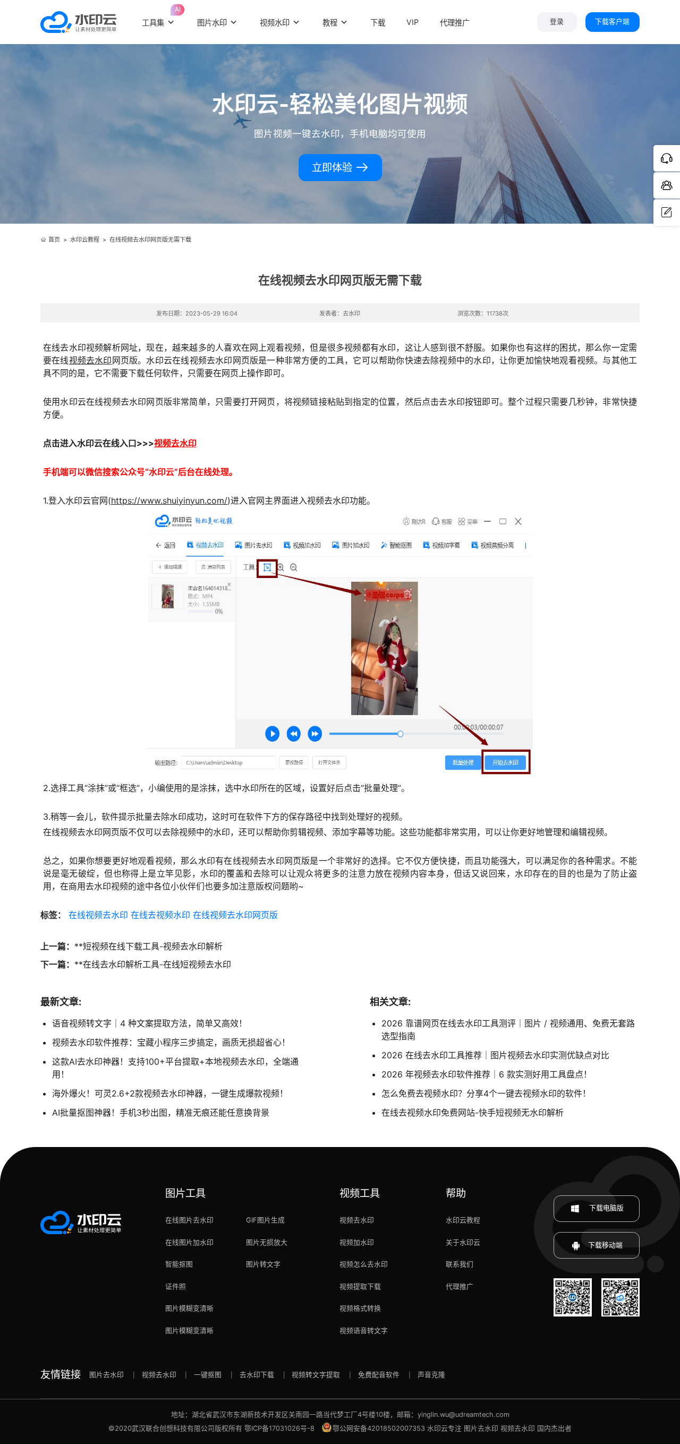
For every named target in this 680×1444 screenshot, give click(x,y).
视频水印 (275, 22)
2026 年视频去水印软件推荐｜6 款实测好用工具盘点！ (486, 1074)
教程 (329, 22)
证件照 (175, 1286)
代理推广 (459, 1286)
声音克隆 (431, 1375)
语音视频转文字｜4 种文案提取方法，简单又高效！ (149, 1023)
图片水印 (212, 22)
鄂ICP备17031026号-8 (279, 1428)
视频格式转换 (360, 1308)
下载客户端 (612, 22)
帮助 (456, 1193)
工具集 (159, 15)
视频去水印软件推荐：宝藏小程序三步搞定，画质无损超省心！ (171, 1042)
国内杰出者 (554, 1428)
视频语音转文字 (363, 1331)
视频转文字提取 (316, 1375)
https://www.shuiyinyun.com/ (169, 500)
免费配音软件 (379, 1375)
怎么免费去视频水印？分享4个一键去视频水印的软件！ (486, 1093)
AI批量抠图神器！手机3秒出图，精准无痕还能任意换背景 (160, 1112)
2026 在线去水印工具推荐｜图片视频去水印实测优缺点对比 (495, 1055)
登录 (557, 22)
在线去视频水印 (160, 915)
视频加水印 (356, 1242)
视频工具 (359, 1193)
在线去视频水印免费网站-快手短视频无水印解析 (472, 1112)
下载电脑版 (606, 1208)
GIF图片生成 (265, 1220)
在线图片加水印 (189, 1242)
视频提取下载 (360, 1286)
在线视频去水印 (98, 915)
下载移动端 (605, 1245)
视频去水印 (90, 360)
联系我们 (459, 1264)
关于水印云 (463, 1242)
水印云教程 (84, 239)
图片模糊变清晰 (189, 1308)
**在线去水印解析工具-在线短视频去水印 (152, 964)
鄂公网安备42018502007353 (379, 1428)
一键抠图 (208, 1375)
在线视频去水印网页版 (235, 915)
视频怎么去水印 (363, 1264)
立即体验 (333, 167)
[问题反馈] (666, 212)
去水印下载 (257, 1375)
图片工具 (185, 1193)
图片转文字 (263, 1264)
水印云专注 (444, 1428)
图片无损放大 (266, 1242)
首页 (54, 239)
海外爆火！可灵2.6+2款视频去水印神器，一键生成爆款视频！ (170, 1093)
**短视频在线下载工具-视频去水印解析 (148, 946)
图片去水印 (106, 1375)
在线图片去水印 (189, 1220)
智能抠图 (179, 1264)
